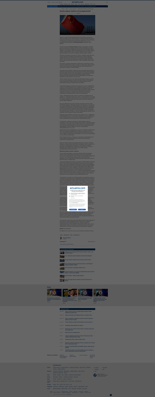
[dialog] (77, 198)
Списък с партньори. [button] (75, 202)
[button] (77, 198)
